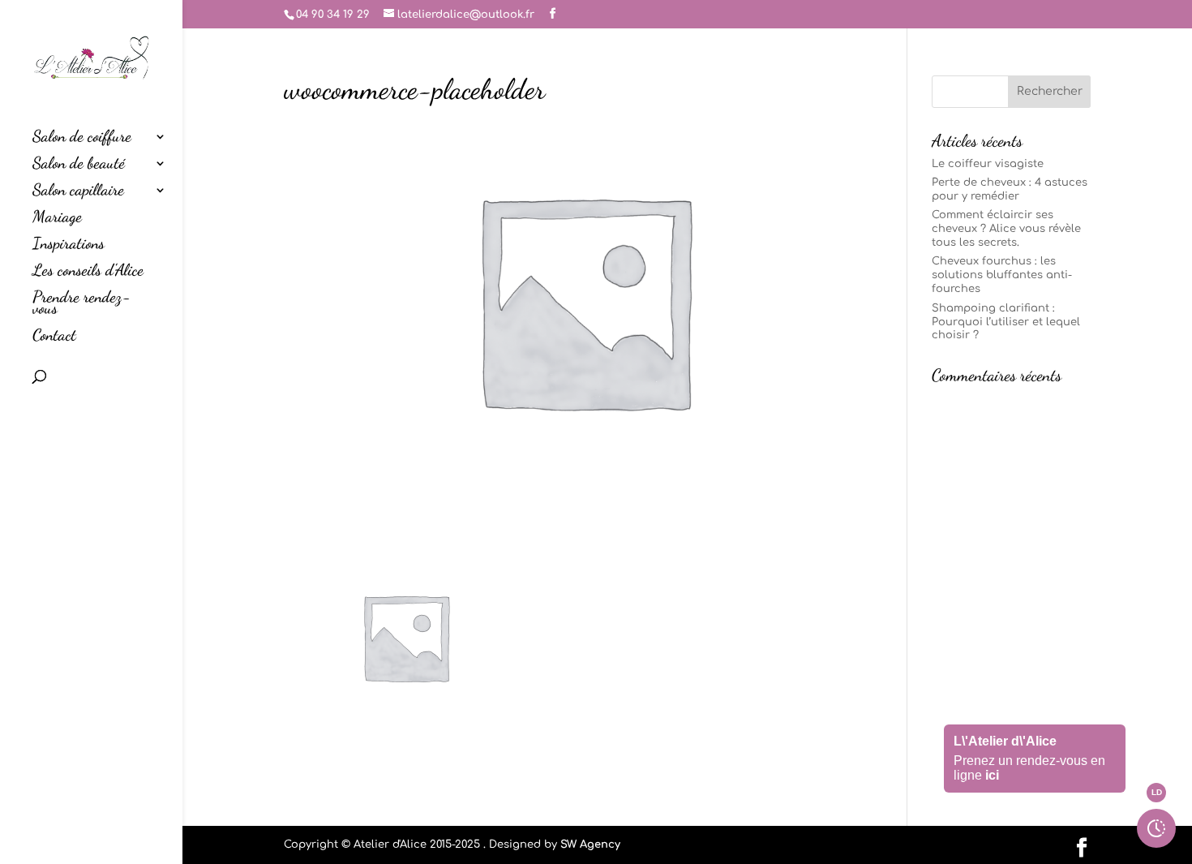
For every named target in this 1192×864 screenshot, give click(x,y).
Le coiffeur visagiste (988, 164)
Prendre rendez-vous (81, 304)
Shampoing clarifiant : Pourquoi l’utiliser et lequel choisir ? (1006, 322)
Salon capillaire (78, 192)
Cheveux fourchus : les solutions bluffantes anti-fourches (1002, 275)
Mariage (57, 218)
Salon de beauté (78, 165)
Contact (54, 337)
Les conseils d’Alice (88, 272)
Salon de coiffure (81, 138)
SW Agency (590, 844)
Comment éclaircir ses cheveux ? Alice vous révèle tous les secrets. (1006, 228)
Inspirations (68, 245)
